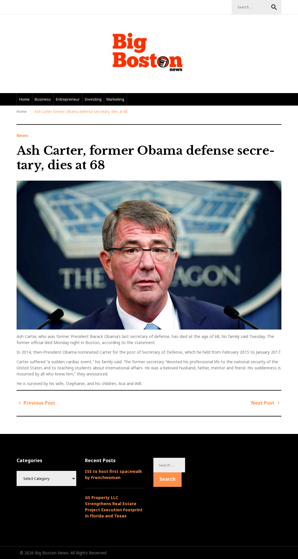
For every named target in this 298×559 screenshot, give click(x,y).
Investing (93, 99)
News (22, 135)
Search (274, 7)
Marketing (115, 99)
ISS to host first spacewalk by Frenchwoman (113, 474)
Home (24, 99)
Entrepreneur (68, 99)
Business (43, 99)
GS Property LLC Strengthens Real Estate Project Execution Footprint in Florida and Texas (114, 507)
